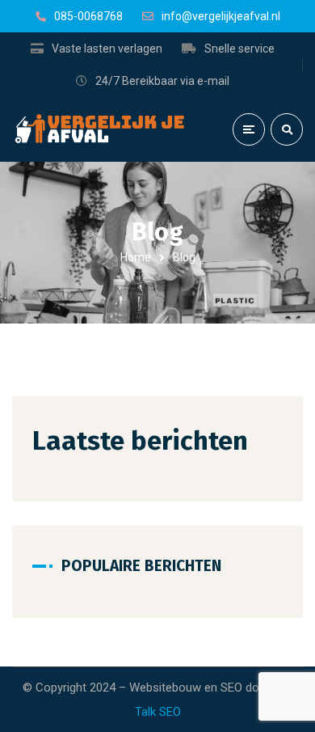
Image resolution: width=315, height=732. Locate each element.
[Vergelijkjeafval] (101, 129)
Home (135, 257)
